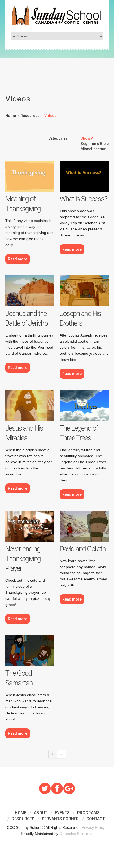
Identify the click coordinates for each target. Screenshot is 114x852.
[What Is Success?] (84, 176)
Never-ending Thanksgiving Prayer (23, 559)
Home (10, 116)
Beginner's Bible (95, 144)
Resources (30, 116)
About (40, 812)
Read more (17, 259)
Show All (88, 138)
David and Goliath (83, 549)
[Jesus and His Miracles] (29, 405)
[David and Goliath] (84, 526)
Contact (95, 818)
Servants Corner (60, 818)
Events (62, 812)
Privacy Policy (93, 827)
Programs (88, 812)
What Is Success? (83, 199)
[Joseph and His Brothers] (84, 290)
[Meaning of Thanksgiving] (29, 176)
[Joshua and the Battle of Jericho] (29, 290)
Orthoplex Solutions (75, 833)
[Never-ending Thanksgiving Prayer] (29, 526)
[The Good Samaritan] (29, 650)
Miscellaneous (93, 149)
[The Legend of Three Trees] (84, 405)
